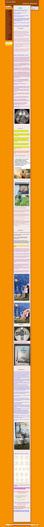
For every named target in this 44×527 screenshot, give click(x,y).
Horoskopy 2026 (8, 17)
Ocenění (7, 35)
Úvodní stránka (7, 0)
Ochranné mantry (8, 32)
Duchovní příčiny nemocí (8, 27)
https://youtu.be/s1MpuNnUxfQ (20, 499)
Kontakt (7, 11)
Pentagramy (7, 25)
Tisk (10, 0)
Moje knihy (7, 24)
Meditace (7, 14)
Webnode (37, 524)
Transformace (8, 18)
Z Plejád (7, 39)
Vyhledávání (7, 5)
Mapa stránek (13, 0)
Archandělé (7, 21)
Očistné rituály (8, 28)
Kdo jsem (7, 10)
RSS (15, 0)
